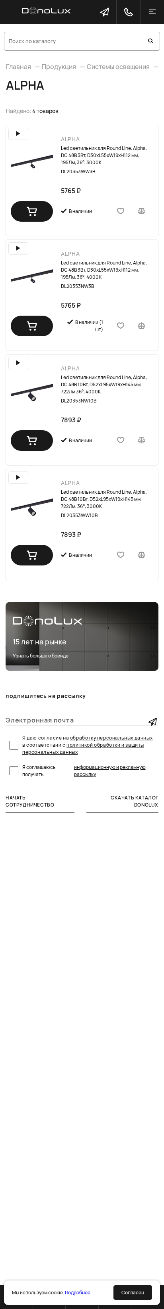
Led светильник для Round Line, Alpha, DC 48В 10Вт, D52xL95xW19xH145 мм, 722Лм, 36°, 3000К (104, 499)
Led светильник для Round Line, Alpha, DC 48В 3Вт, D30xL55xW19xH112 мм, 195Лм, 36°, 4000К (104, 269)
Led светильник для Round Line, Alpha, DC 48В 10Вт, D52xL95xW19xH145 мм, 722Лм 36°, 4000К (104, 384)
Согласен (132, 1292)
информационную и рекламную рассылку (110, 771)
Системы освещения (118, 66)
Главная (18, 66)
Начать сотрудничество (30, 801)
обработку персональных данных (111, 737)
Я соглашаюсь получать (84, 771)
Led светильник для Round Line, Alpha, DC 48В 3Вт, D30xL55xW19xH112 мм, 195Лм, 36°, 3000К (104, 155)
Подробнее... (79, 1292)
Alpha (70, 139)
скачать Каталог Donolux (134, 801)
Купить (32, 211)
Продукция (59, 66)
